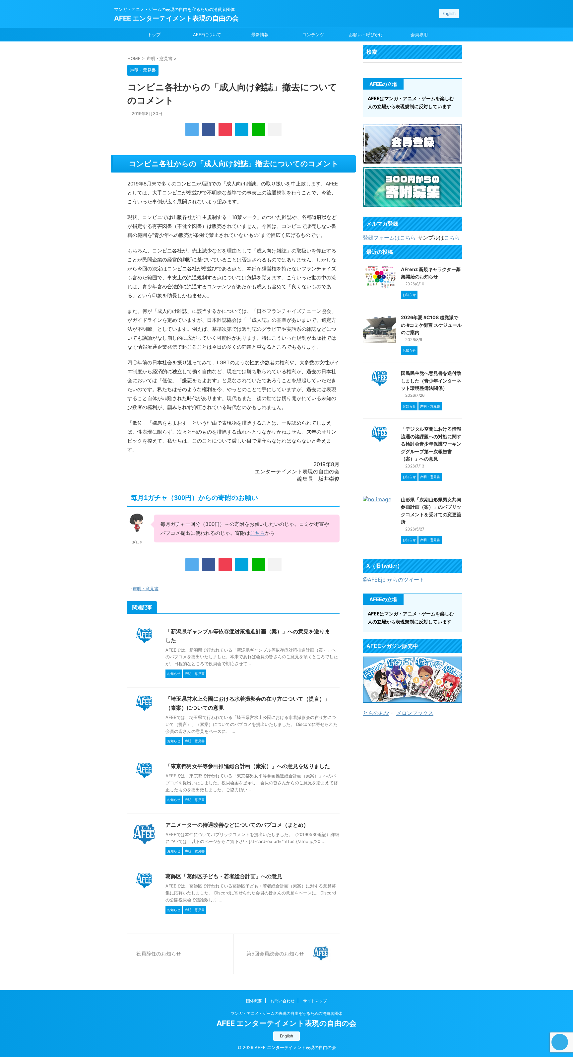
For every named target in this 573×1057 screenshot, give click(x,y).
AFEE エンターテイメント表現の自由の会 (176, 18)
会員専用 (419, 34)
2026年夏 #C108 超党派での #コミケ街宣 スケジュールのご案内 (431, 325)
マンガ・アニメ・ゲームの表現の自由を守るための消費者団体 (286, 1013)
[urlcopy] (275, 129)
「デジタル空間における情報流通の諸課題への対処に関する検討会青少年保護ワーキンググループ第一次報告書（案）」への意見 (431, 443)
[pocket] (225, 129)
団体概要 (254, 1000)
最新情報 (260, 34)
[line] (258, 129)
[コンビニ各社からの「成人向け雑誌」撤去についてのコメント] (241, 129)
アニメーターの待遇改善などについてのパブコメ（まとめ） (237, 824)
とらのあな (376, 713)
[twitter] (192, 129)
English (449, 13)
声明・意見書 (146, 588)
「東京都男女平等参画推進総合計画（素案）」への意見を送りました (247, 766)
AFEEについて (207, 34)
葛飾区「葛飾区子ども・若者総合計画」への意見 (223, 876)
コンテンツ (313, 34)
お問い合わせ (282, 1000)
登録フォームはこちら (389, 237)
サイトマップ (315, 1000)
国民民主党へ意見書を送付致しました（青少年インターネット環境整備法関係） (431, 380)
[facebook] (208, 129)
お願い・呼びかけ (366, 34)
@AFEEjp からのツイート (393, 579)
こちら (257, 533)
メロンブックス (414, 713)
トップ (154, 34)
